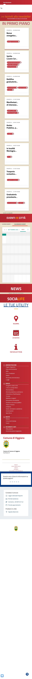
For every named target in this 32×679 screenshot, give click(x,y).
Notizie (8, 419)
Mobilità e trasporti (11, 398)
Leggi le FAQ (15, 651)
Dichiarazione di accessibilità (15, 655)
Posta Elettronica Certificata (12, 454)
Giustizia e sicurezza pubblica (13, 402)
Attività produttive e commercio (14, 392)
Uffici (7, 371)
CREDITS (16, 468)
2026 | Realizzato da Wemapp (16, 671)
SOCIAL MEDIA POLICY (16, 466)
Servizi (15, 580)
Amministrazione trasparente (13, 431)
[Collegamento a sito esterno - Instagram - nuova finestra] (15, 643)
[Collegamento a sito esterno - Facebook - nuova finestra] (12, 643)
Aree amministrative (11, 369)
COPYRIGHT (16, 469)
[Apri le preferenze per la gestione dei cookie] (3, 676)
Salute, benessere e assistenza (14, 409)
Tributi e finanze (10, 405)
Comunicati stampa (11, 421)
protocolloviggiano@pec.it (15, 635)
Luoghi (7, 380)
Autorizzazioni (9, 411)
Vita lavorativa (10, 390)
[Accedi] (18, 5)
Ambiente (8, 407)
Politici (7, 375)
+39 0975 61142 (15, 633)
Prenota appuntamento (15, 649)
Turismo (8, 396)
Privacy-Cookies (5, 667)
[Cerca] (4, 5)
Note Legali (13, 667)
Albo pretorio (9, 429)
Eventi (7, 423)
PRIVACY (16, 465)
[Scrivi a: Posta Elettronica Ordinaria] (15, 636)
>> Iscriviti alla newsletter (16, 16)
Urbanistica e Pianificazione (13, 394)
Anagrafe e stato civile (12, 386)
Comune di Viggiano (13, 438)
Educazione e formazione (12, 400)
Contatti (15, 624)
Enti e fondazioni (10, 373)
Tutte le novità (8, 213)
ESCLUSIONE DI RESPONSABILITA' (16, 471)
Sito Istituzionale (7, 2)
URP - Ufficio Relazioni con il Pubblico (15, 457)
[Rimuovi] (19, 41)
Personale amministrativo (12, 378)
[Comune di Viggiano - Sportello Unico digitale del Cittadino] (16, 528)
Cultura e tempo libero (12, 388)
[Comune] (6, 444)
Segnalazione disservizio (15, 653)
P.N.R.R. (15, 657)
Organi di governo (10, 367)
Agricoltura (9, 413)
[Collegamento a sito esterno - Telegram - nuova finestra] (18, 643)
